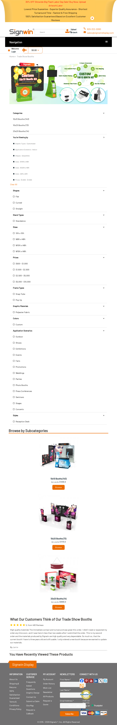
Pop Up (18, 300)
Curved (18, 202)
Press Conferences (23, 391)
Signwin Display (23, 664)
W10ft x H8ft (20, 245)
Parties (18, 379)
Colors (16, 318)
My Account (48, 679)
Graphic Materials (20, 306)
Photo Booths (21, 385)
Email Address (67, 700)
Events (18, 355)
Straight (19, 208)
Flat (17, 196)
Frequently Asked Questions (31, 685)
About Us (13, 679)
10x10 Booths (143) (21, 119)
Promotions (20, 367)
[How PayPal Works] (94, 716)
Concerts (19, 409)
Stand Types (18, 215)
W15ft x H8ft (20, 251)
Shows (18, 343)
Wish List (47, 688)
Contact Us (31, 697)
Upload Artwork (74, 31)
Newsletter (47, 692)
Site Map (30, 705)
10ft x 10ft (19, 233)
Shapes (16, 190)
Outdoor (19, 336)
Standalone (20, 221)
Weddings (19, 373)
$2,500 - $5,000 (22, 275)
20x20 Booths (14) (21, 131)
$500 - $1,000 (21, 263)
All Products (48, 696)
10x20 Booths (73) (21, 125)
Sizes (15, 227)
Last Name (65, 690)
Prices (15, 257)
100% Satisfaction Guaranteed (14, 694)
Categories (17, 113)
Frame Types (18, 288)
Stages (18, 403)
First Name (65, 679)
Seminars (19, 397)
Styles (15, 415)
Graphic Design (33, 692)
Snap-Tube (20, 294)
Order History (49, 683)
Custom (19, 324)
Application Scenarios (22, 330)
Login (13, 52)
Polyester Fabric (22, 312)
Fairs (17, 361)
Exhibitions (20, 349)
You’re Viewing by (20, 137)
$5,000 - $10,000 (23, 281)
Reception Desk (22, 421)
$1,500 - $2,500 (22, 269)
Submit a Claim (33, 701)
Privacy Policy (15, 709)
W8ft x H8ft (20, 239)
